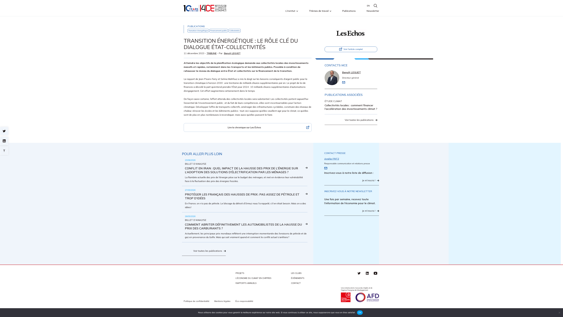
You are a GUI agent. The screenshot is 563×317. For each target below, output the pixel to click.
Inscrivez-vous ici (183, 164)
